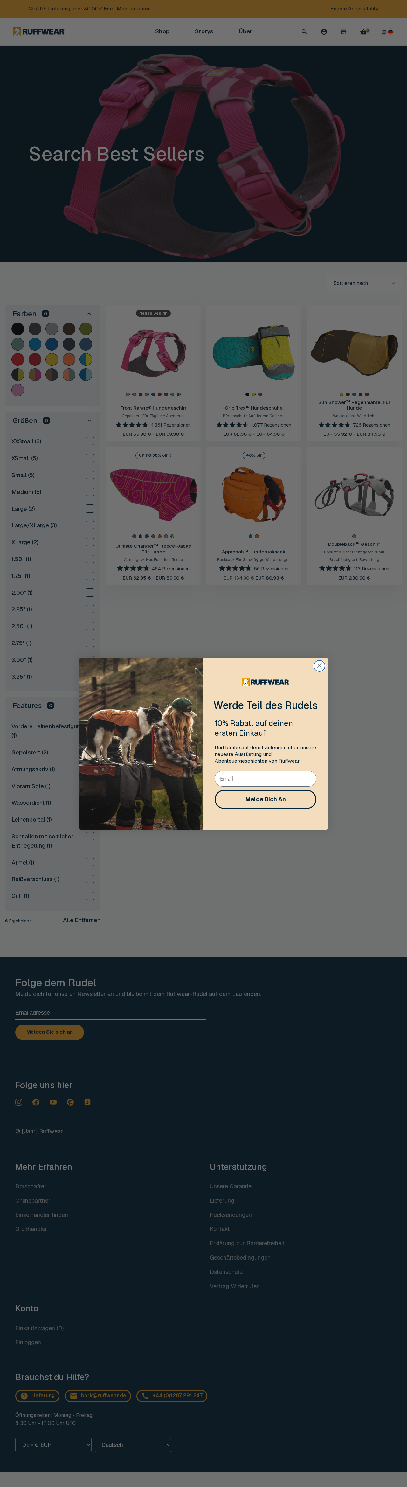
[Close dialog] (319, 665)
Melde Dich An (265, 799)
